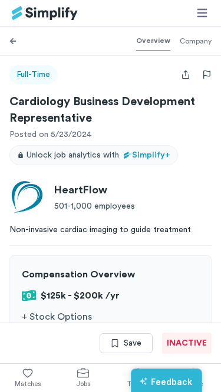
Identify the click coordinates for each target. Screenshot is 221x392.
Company (196, 41)
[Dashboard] (44, 13)
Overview (153, 40)
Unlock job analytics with (98, 155)
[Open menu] (202, 13)
